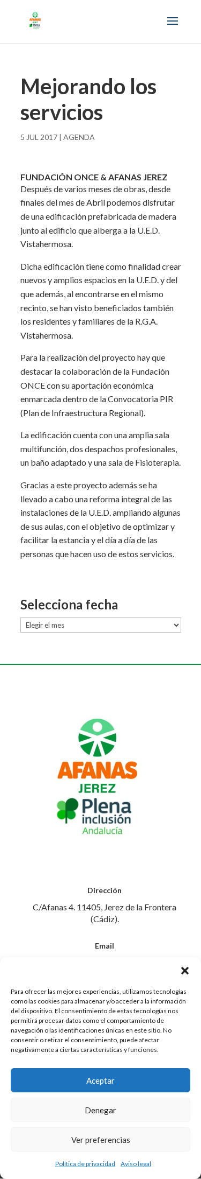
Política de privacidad (85, 1164)
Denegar (100, 1110)
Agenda (79, 137)
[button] (185, 970)
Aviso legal (136, 1164)
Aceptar (100, 1080)
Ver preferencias (100, 1140)
